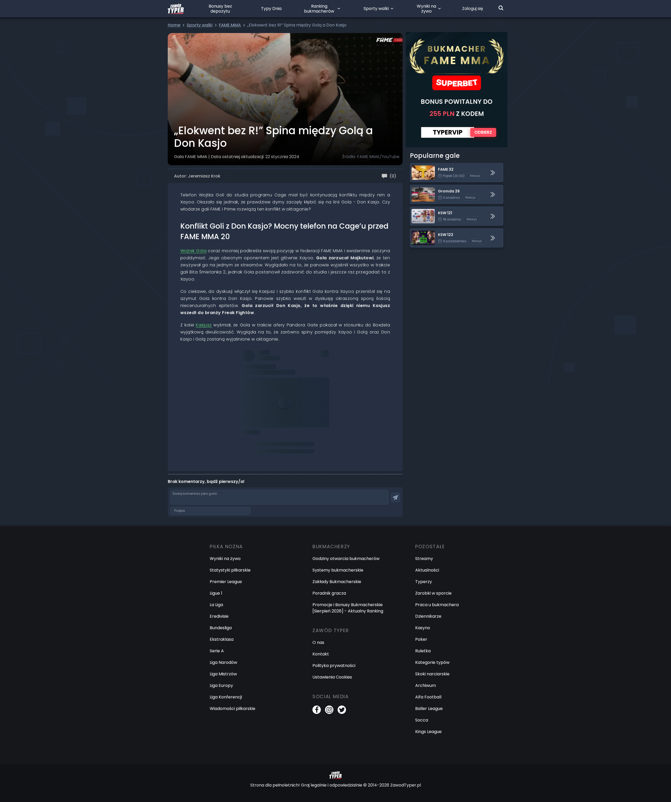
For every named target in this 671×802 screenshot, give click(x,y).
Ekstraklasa (222, 639)
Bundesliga (221, 628)
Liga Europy (221, 685)
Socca (421, 720)
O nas (318, 642)
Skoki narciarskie (432, 674)
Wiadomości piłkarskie (232, 709)
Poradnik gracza (329, 593)
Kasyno (422, 628)
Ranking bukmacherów (319, 8)
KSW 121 (417, 210)
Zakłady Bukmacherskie (336, 582)
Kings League (428, 732)
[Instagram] (329, 710)
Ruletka (423, 651)
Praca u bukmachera (437, 605)
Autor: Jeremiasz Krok (197, 176)
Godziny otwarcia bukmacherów (346, 559)
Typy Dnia (271, 9)
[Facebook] (316, 710)
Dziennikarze (428, 616)
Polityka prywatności (333, 666)
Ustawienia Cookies (332, 677)
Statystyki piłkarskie (230, 570)
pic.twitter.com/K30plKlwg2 (270, 368)
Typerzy (423, 582)
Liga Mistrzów (223, 674)
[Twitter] (342, 710)
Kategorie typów (432, 662)
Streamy (424, 559)
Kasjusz (204, 325)
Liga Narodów (223, 662)
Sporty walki (376, 9)
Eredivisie (219, 616)
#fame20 (296, 361)
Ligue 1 (216, 593)
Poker (421, 639)
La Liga (216, 605)
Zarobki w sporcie (433, 593)
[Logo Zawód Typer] (176, 8)
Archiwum (425, 685)
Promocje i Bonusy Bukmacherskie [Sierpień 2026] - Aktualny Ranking (347, 608)
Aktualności (427, 570)
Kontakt (320, 654)
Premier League (226, 582)
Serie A (217, 651)
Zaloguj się (472, 9)
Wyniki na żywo (426, 8)
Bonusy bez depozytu (220, 8)
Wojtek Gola (193, 251)
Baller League (429, 709)
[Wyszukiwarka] (500, 7)
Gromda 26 (422, 188)
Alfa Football (428, 697)
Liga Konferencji (226, 697)
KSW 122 (418, 232)
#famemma (272, 361)
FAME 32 (418, 166)
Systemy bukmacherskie (337, 570)
